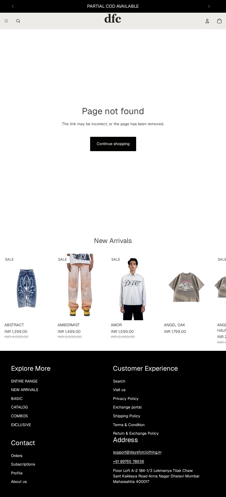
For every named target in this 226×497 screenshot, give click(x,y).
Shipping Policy (126, 415)
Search (119, 381)
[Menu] (6, 21)
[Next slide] (209, 6)
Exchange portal (127, 407)
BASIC (17, 398)
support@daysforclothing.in (137, 452)
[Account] (207, 21)
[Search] (18, 21)
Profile (17, 473)
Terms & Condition (129, 424)
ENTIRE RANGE (24, 381)
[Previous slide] (13, 6)
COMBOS (19, 415)
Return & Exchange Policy (136, 433)
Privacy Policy (126, 398)
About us (19, 481)
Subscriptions (23, 464)
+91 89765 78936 (128, 461)
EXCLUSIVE (21, 424)
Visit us (119, 389)
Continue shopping (113, 143)
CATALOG (19, 407)
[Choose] (45, 312)
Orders (16, 455)
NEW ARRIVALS (24, 389)
